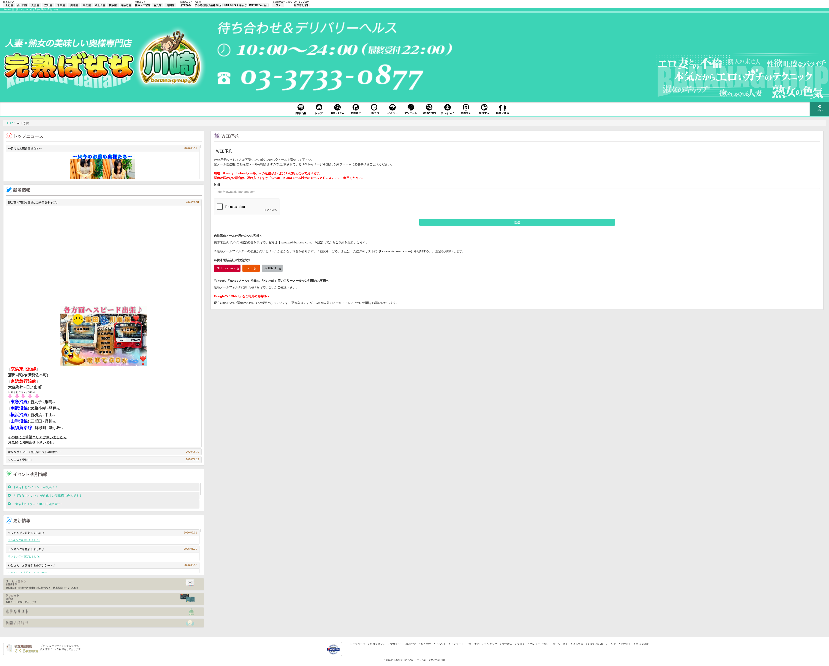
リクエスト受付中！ (103, 460)
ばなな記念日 (302, 5)
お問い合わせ (595, 643)
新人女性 (426, 643)
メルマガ (578, 643)
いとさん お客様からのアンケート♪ (102, 565)
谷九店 (157, 5)
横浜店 (113, 5)
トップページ (357, 643)
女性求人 (507, 643)
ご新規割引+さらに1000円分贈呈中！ (38, 504)
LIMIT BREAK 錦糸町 (234, 5)
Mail (217, 184)
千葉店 (61, 5)
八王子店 (100, 5)
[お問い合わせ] (103, 623)
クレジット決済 (539, 643)
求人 (278, 5)
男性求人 (626, 643)
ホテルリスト (560, 643)
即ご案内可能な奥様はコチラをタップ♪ (103, 202)
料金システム (378, 643)
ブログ (521, 643)
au (250, 268)
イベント (441, 643)
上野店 (9, 5)
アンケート (457, 643)
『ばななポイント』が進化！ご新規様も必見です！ (47, 495)
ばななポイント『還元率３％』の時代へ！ (103, 452)
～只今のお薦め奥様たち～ (102, 148)
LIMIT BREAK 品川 (258, 5)
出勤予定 (410, 643)
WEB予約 (473, 643)
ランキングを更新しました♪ (102, 533)
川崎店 (74, 5)
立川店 (48, 5)
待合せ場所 (642, 643)
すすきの (185, 5)
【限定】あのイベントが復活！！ (37, 487)
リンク (612, 643)
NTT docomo (226, 268)
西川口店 (22, 5)
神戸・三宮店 (142, 5)
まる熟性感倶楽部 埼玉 (208, 5)
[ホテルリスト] (103, 611)
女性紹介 (395, 643)
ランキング (490, 643)
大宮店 (35, 5)
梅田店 (170, 5)
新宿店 (87, 5)
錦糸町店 (126, 5)
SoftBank (271, 268)
